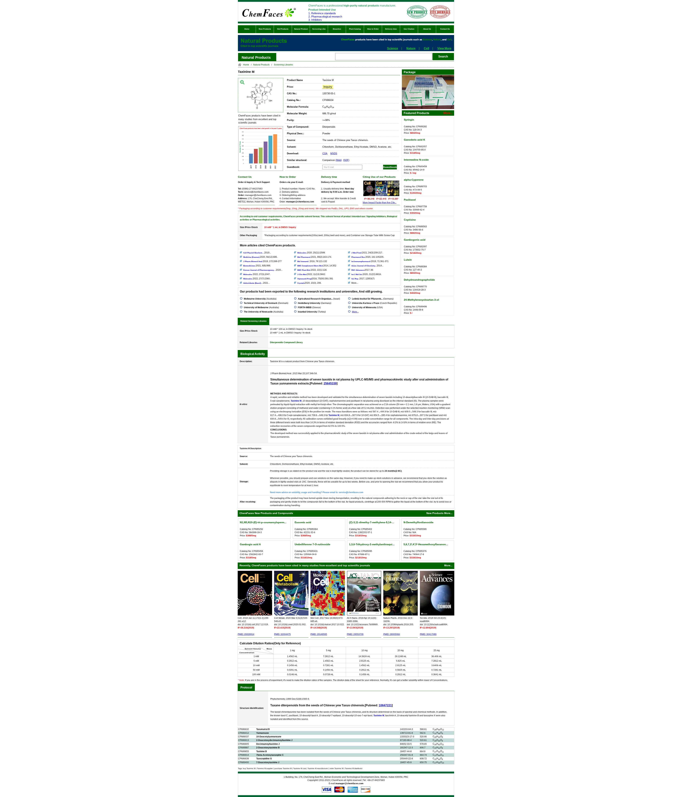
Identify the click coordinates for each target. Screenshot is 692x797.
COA (324, 153)
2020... (263, 270)
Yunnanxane (262, 733)
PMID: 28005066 (391, 634)
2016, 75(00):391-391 (315, 278)
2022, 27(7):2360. (256, 278)
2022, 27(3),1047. (256, 274)
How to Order (373, 29)
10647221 (385, 705)
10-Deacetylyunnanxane (268, 736)
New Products (265, 29)
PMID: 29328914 (246, 634)
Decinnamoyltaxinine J (268, 744)
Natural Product (301, 29)
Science (392, 48)
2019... (257, 252)
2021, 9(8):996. (257, 265)
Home (246, 29)
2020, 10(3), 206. (309, 283)
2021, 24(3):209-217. (367, 252)
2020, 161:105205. (367, 257)
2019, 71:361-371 (370, 261)
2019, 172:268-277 (262, 261)
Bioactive (337, 29)
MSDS (333, 153)
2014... (367, 265)
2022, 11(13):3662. (311, 274)
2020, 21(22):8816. (366, 274)
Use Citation (409, 29)
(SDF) (346, 160)
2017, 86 (362, 270)
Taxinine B (261, 751)
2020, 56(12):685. (260, 257)
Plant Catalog (355, 29)
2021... (256, 283)
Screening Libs (319, 29)
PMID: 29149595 (318, 634)
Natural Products (261, 64)
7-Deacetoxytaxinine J (267, 762)
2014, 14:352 (316, 265)
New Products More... (439, 513)
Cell (426, 48)
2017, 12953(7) (362, 278)
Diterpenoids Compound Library (286, 342)
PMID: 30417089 (428, 634)
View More (444, 48)
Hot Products (283, 29)
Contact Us (445, 29)
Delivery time (391, 29)
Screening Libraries (283, 64)
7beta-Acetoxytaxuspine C (270, 755)
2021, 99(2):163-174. (314, 257)
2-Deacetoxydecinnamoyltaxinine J (274, 740)
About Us (427, 29)
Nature (411, 48)
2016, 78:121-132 (312, 261)
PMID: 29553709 (355, 634)
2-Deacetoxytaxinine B (268, 747)
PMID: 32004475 (282, 634)
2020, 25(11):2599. (311, 252)
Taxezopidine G (264, 758)
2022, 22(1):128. (312, 270)
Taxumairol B (263, 729)
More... (354, 283)
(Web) (339, 160)
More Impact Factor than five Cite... (379, 202)
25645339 (330, 383)
